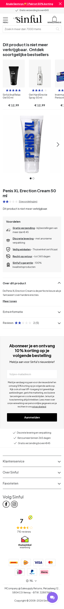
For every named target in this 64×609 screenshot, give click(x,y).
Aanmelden (32, 417)
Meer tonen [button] (10, 301)
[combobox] (29, 29)
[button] (60, 3)
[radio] (7, 90)
